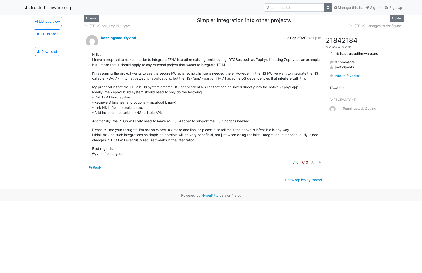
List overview (49, 21)
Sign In (375, 7)
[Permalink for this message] (319, 162)
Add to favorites (347, 76)
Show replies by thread (303, 180)
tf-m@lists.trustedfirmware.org (353, 53)
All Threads (48, 34)
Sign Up (395, 7)
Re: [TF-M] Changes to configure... (376, 26)
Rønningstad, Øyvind (118, 38)
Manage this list (350, 7)
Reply (97, 167)
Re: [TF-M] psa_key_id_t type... (108, 26)
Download (48, 51)
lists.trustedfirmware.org (46, 7)
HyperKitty (210, 195)
